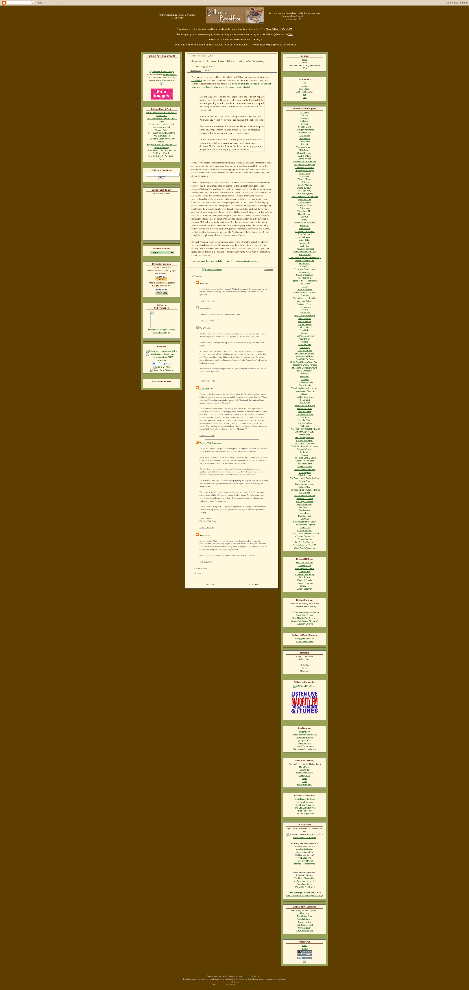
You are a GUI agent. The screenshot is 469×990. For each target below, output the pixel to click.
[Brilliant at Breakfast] (161, 351)
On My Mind (304, 263)
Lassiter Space (304, 565)
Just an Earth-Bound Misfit (304, 292)
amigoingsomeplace (304, 501)
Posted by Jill (196, 70)
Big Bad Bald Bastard (304, 542)
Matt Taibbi (304, 426)
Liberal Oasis (305, 138)
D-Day (305, 287)
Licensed (252, 984)
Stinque (304, 394)
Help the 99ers (304, 420)
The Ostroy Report (304, 205)
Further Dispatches (304, 738)
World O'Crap (305, 133)
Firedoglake (304, 173)
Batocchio (203, 535)
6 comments (268, 269)
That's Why (305, 347)
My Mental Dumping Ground (304, 368)
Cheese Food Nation (305, 461)
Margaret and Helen (304, 356)
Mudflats (304, 342)
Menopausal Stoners (305, 391)
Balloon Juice (305, 254)
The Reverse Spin (305, 382)
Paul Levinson (304, 318)
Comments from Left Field (304, 252)
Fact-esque (305, 136)
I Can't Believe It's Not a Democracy (305, 257)
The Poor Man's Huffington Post (305, 533)
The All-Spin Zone (304, 916)
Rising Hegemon (304, 153)
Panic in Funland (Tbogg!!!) (305, 545)
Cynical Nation (304, 928)
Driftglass (304, 112)
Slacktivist (304, 226)
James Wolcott (304, 159)
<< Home (198, 573)
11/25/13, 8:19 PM (207, 527)
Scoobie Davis (304, 127)
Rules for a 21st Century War (162, 139)
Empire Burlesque (305, 188)
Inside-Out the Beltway (305, 405)
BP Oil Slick (305, 400)
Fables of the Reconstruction (304, 281)
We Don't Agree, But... (304, 432)
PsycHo (240, 984)
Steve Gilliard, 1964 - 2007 (279, 29)
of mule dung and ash (304, 437)
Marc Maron (304, 767)
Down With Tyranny (304, 194)
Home (304, 59)
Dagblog (304, 455)
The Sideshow (304, 202)
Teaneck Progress (304, 583)
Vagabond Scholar (305, 301)
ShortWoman (304, 228)
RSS (305, 68)
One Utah (304, 327)
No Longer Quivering (304, 353)
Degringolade (305, 510)
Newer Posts (254, 584)
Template (220, 984)
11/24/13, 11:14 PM (207, 301)
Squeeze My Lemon (304, 642)
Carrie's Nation (304, 922)
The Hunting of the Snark (304, 443)
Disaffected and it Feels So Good (304, 478)
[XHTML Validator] (304, 959)
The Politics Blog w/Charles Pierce (304, 490)
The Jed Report (305, 324)
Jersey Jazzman (304, 589)
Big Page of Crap (305, 861)
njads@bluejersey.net (165, 80)
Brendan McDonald (304, 773)
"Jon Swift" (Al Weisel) (300, 893)
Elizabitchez (304, 493)
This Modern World (304, 147)
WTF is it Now (304, 191)
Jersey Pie (304, 586)
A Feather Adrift (304, 344)
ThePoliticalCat (304, 278)
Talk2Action (305, 284)
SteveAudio (305, 313)
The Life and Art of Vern (305, 808)
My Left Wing (304, 237)
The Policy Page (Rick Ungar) (304, 446)
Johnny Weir (304, 775)
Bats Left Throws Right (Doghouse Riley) (304, 896)
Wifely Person (304, 475)
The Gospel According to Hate (304, 388)
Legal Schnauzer (304, 371)
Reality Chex (304, 481)
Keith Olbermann (304, 784)
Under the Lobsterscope (304, 469)
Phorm (305, 948)
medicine (219, 261)
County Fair (304, 339)
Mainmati (305, 519)
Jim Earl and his (305, 858)
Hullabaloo (304, 118)
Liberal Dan (305, 528)
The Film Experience (305, 814)
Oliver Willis (305, 141)
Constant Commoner (304, 536)
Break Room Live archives (304, 837)
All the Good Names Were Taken (304, 362)
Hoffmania (304, 121)
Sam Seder (305, 330)
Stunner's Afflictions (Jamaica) (304, 621)
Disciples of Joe (305, 350)
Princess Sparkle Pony (304, 315)
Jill (305, 83)
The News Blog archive (304, 878)
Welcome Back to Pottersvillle (304, 196)
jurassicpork (204, 388)
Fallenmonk (305, 208)
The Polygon (304, 507)
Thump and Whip (304, 466)
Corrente (305, 115)
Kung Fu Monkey (304, 185)
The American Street (305, 249)
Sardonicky (305, 452)
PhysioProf (304, 266)
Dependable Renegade (304, 164)
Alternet (304, 333)
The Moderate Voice (304, 414)
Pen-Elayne (305, 403)
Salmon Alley (304, 487)
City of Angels (305, 385)
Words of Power (305, 179)
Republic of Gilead (305, 498)
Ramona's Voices (304, 449)
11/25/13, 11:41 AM (207, 381)
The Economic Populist (304, 525)
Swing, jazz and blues (304, 639)
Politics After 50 (304, 321)
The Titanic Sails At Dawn (304, 458)
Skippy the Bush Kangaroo (304, 162)
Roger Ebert (304, 732)
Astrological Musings (305, 170)
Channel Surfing (305, 539)
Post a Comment (200, 568)
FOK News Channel (302, 749)
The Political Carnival (304, 167)
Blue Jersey (304, 577)
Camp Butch (301, 852)
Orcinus (304, 124)
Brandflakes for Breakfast (304, 522)
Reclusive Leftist (304, 408)
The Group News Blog (305, 887)
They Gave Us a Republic (304, 298)
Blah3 (304, 220)
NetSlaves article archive (304, 881)
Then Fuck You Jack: (304, 805)
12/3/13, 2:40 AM (206, 562)
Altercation (304, 913)
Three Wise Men (304, 211)
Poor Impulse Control (304, 568)
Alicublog (305, 374)
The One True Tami (304, 563)
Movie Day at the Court (304, 799)
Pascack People (304, 580)
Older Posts (209, 584)
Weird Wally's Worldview (304, 548)
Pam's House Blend (304, 931)
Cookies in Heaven (304, 440)
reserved (246, 976)
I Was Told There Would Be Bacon (304, 429)
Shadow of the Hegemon (304, 223)
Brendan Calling (305, 423)
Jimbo (202, 283)
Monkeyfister (304, 272)
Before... (161, 142)
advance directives (206, 261)
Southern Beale (304, 411)
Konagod (305, 379)
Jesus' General (304, 234)
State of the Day (305, 289)
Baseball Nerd (304, 743)
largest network (170, 74)
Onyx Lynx (305, 513)
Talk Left (304, 144)
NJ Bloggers (161, 333)
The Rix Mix (304, 571)
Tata (290, 34)
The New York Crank (208, 443)
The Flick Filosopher (305, 802)
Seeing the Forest (305, 304)
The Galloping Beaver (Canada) (305, 612)
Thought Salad (161, 130)
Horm (304, 945)
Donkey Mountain (304, 464)
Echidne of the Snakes (305, 231)
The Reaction (305, 307)
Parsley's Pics (304, 516)
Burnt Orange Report (304, 484)
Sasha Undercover (304, 275)
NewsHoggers (304, 214)
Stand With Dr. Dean (305, 359)
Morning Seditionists (304, 849)
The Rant (304, 417)
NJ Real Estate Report (305, 574)
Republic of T (305, 243)
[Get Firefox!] (304, 955)
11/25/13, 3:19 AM (207, 320)
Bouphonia (304, 377)
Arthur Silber (304, 240)
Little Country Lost (305, 925)
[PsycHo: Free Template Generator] (304, 952)
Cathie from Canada (304, 615)
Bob (304, 94)
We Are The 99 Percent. (304, 495)
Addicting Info (305, 472)
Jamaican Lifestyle (304, 624)
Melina (304, 86)
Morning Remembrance (304, 864)
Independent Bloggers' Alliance (161, 330)
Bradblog (305, 295)
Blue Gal (304, 217)
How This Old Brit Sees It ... (304, 618)
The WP (203, 328)
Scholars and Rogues (304, 260)
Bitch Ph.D (304, 246)
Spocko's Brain (304, 199)
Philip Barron (304, 150)
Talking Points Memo (305, 130)
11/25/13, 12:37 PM (207, 435)
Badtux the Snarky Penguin (305, 365)
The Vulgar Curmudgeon (304, 269)
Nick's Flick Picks (305, 811)
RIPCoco (305, 182)
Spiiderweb (304, 176)
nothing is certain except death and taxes (241, 261)
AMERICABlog (304, 156)
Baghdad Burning (304, 919)
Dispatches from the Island (304, 735)
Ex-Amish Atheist (304, 530)
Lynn (304, 781)
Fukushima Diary (304, 504)
